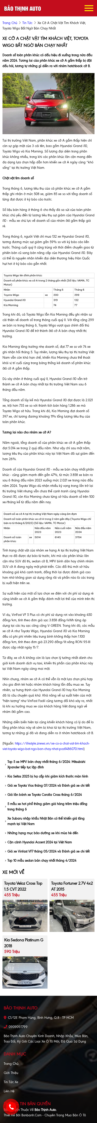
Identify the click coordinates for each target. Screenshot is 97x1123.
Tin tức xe (11, 1082)
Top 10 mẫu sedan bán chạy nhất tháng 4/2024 (41, 860)
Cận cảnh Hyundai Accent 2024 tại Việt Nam (39, 842)
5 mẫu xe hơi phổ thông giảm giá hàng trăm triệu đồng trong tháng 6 (47, 806)
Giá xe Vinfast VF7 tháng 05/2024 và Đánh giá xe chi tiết (48, 851)
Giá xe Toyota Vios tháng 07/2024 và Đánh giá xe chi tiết (48, 785)
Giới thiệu (11, 1073)
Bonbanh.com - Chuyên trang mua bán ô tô (53, 1115)
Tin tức (27, 23)
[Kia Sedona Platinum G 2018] (25, 972)
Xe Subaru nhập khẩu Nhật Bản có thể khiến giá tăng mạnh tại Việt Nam (46, 821)
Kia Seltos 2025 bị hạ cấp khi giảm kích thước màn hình (47, 776)
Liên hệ (9, 1091)
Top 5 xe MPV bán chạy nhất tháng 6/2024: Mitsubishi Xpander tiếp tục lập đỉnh (46, 764)
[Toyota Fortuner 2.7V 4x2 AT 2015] (72, 915)
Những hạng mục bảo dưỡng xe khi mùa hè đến (42, 833)
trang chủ (9, 23)
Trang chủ (11, 1064)
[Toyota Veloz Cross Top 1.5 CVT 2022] (25, 915)
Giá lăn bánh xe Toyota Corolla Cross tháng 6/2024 (44, 795)
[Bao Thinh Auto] (22, 8)
